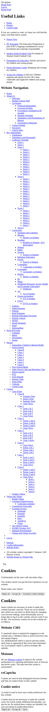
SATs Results (17, 377)
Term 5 (20, 208)
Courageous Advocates (22, 506)
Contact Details (18, 125)
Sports (14, 340)
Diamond (21, 511)
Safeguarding (17, 328)
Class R (20, 350)
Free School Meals (20, 367)
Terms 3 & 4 (28, 450)
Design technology (25, 296)
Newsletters (17, 338)
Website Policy (13, 547)
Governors (16, 103)
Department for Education (18, 60)
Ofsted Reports (18, 308)
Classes (10, 389)
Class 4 (20, 360)
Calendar (16, 333)
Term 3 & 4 (28, 411)
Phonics (20, 235)
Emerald (21, 513)
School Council (18, 318)
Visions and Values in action (24, 533)
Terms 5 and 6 (29, 426)
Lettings (15, 306)
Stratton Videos (18, 494)
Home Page (6, 5)
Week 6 (26, 162)
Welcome (16, 98)
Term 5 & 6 (28, 413)
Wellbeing (27, 289)
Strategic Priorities (25, 115)
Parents (10, 25)
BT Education (13, 44)
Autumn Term (29, 396)
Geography (22, 269)
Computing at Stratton (32, 267)
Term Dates (17, 382)
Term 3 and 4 (28, 460)
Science (20, 252)
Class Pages (17, 391)
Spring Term (28, 399)
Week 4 (26, 157)
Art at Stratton (29, 294)
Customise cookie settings (33, 594)
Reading (21, 240)
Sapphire (21, 516)
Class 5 (20, 362)
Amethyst (21, 521)
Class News (28, 404)
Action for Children (15, 75)
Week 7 (26, 206)
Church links (17, 130)
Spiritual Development (21, 531)
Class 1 (20, 352)
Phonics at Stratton (31, 237)
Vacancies (16, 128)
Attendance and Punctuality (24, 137)
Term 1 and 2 (28, 457)
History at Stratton (31, 277)
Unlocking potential (25, 504)
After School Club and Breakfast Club (28, 369)
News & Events (13, 330)
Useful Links (12, 28)
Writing (20, 247)
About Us (11, 96)
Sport (14, 325)
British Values (18, 499)
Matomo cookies (15, 659)
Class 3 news (28, 440)
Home (9, 23)
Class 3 (20, 357)
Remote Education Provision (24, 316)
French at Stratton (30, 262)
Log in (4, 7)
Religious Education (26, 257)
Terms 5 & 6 (28, 452)
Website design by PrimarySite (20, 557)
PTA (14, 374)
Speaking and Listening (27, 233)
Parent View (12, 39)
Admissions (17, 135)
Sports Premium (19, 323)
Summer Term (29, 401)
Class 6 (20, 364)
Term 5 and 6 (28, 462)
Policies (15, 311)
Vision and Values (14, 496)
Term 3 (20, 147)
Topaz (20, 523)
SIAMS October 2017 (21, 528)
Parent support (18, 372)
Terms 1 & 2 (28, 447)
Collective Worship (20, 140)
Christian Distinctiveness (22, 501)
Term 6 (20, 228)
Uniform (15, 384)
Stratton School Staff (21, 101)
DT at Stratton (29, 299)
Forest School (18, 347)
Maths (20, 250)
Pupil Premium (18, 313)
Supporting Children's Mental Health (28, 345)
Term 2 (20, 145)
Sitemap (10, 542)
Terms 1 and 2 (29, 421)
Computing (22, 264)
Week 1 (26, 150)
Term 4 (20, 176)
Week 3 (26, 154)
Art (18, 291)
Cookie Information (15, 545)
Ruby (19, 518)
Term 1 (20, 142)
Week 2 (26, 152)
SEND (15, 321)
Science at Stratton (31, 255)
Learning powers (19, 509)
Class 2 (20, 355)
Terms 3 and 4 (29, 423)
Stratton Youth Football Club (19, 53)
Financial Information (26, 106)
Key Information (14, 132)
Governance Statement (27, 123)
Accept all (16, 594)
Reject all (6, 594)
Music (20, 281)
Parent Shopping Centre (17, 67)
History (20, 274)
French (20, 259)
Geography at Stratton (32, 272)
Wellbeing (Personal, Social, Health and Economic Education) (32, 285)
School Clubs (18, 379)
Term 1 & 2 (28, 408)
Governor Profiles (25, 108)
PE (18, 279)
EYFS (20, 301)
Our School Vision (20, 526)
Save (25, 709)
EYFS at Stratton (30, 303)
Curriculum (17, 230)
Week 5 (26, 159)
